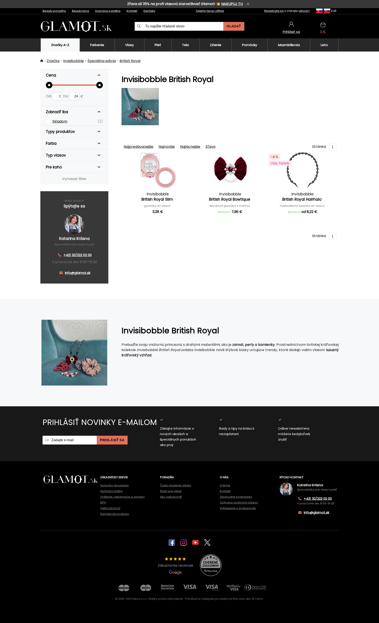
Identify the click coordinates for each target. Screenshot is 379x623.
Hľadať (234, 26)
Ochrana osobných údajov (239, 502)
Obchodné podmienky (236, 497)
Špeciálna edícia (102, 60)
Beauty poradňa (54, 11)
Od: (49, 96)
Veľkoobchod (110, 508)
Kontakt (132, 11)
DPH (103, 502)
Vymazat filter (74, 178)
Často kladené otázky (175, 485)
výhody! (304, 11)
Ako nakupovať (171, 497)
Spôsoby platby (111, 491)
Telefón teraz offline (210, 11)
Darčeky (149, 11)
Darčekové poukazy (114, 514)
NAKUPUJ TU (232, 3)
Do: (66, 96)
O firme (225, 485)
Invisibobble (73, 60)
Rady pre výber (171, 491)
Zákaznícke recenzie (175, 565)
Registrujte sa (274, 11)
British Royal (130, 60)
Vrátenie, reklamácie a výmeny (122, 497)
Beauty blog (80, 11)
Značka (53, 60)
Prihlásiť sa (112, 440)
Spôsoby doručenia (114, 485)
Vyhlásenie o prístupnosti (238, 508)
